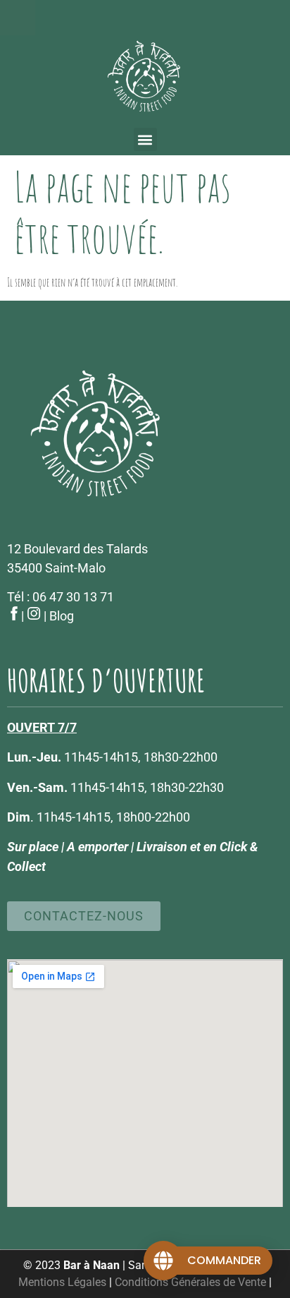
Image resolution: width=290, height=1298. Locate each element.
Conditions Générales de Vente (190, 1282)
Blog (61, 615)
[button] (145, 139)
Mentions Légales (62, 1282)
